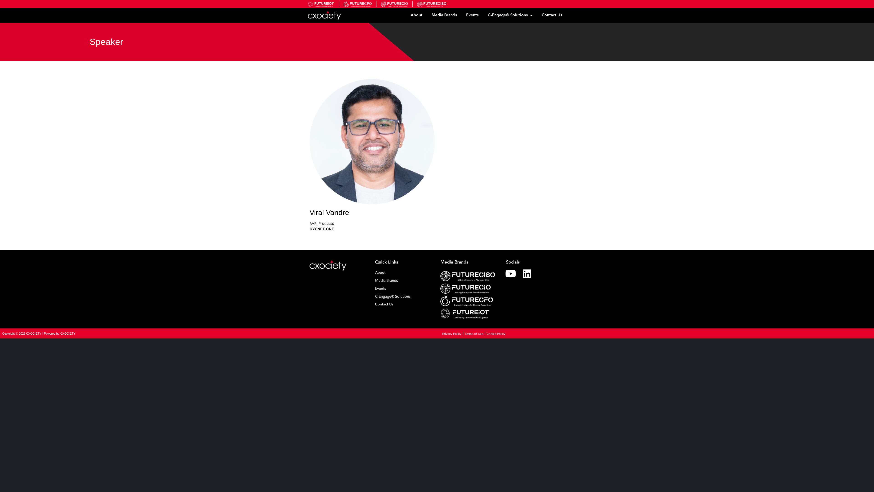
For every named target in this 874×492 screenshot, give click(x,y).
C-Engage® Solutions (508, 15)
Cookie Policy (496, 334)
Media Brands (444, 15)
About (416, 15)
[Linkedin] (527, 273)
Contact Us (552, 15)
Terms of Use (474, 334)
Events (472, 15)
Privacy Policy (451, 334)
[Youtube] (511, 273)
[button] (404, 297)
